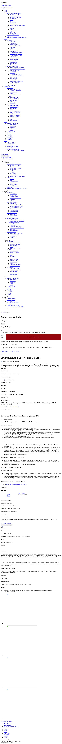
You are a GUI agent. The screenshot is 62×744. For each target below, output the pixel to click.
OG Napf (12, 20)
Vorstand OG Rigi (14, 107)
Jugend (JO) (13, 51)
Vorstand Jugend (14, 59)
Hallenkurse (12, 73)
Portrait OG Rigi (14, 105)
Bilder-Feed (9, 36)
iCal (2, 526)
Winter (11, 29)
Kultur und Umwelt (11, 79)
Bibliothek (12, 85)
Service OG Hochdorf (15, 94)
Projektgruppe (13, 124)
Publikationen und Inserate (13, 146)
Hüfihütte (9, 138)
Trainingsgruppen (14, 78)
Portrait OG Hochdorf (15, 89)
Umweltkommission (14, 82)
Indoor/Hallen (13, 32)
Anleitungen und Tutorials (13, 149)
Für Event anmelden (6, 523)
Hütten (5, 122)
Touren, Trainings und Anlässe (14, 13)
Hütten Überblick (11, 131)
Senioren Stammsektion (12, 66)
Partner (5, 730)
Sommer (12, 28)
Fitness (11, 64)
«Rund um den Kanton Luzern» (17, 25)
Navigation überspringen (6, 8)
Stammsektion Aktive (15, 16)
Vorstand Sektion (14, 44)
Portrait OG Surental (15, 115)
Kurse (8, 26)
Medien (11, 130)
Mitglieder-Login (4, 156)
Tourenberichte (13, 120)
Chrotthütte (9, 139)
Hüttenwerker (10, 132)
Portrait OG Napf (14, 97)
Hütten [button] (5, 277)
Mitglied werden (7, 725)
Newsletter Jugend (14, 58)
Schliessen (3, 487)
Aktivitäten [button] (6, 162)
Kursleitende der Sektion (15, 74)
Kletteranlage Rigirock (15, 111)
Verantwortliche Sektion (15, 45)
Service (5, 141)
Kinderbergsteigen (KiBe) (16, 52)
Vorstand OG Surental (15, 116)
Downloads (12, 103)
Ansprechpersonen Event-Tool (17, 150)
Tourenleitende (13, 63)
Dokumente (12, 127)
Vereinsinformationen (15, 112)
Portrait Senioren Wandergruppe (17, 69)
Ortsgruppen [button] (7, 240)
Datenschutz (7, 733)
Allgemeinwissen (14, 30)
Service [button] (5, 297)
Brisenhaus (9, 135)
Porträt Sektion (13, 41)
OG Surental (13, 22)
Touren (2, 312)
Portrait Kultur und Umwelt (16, 81)
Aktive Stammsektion (12, 60)
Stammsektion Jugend (15, 14)
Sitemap (5, 736)
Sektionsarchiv (13, 84)
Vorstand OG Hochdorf (15, 90)
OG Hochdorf (13, 18)
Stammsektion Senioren (15, 17)
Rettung (11, 48)
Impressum (6, 734)
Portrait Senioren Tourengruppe (17, 67)
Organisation (10, 40)
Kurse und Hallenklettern (13, 70)
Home (5, 10)
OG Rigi (12, 21)
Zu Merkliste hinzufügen (6, 525)
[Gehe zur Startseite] (6, 5)
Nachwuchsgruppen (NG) (16, 55)
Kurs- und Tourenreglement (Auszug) (10, 406)
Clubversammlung (11, 142)
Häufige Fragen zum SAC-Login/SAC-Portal (11, 351)
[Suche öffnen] (8, 312)
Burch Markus (21, 493)
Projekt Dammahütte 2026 (13, 123)
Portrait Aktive (13, 62)
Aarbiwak (9, 134)
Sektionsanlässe (13, 24)
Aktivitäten (6, 11)
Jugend (11, 93)
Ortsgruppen (7, 86)
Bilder (11, 128)
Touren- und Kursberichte (13, 35)
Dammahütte (10, 137)
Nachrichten (9, 145)
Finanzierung (13, 126)
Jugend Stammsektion (12, 50)
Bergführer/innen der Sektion (17, 75)
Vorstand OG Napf (14, 98)
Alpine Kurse (13, 71)
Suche (5, 732)
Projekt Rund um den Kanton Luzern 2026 (17, 37)
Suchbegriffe (4, 321)
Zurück (2, 354)
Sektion (5, 39)
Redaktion (12, 47)
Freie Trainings (13, 77)
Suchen (3, 323)
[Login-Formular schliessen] (1, 330)
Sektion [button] (5, 191)
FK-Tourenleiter (13, 33)
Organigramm (13, 43)
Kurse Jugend (13, 56)
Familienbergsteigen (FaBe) (16, 54)
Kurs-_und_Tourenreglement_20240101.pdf (16, 484)
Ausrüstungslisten (11, 143)
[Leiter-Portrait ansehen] (10, 495)
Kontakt (5, 737)
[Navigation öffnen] (9, 312)
